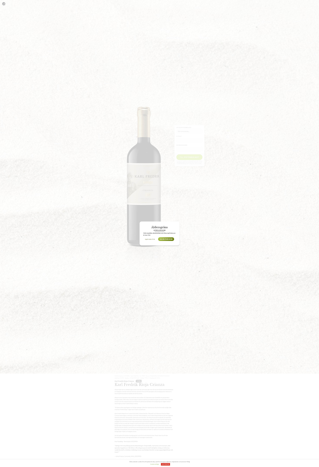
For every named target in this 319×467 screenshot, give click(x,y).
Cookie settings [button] (154, 464)
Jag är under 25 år (150, 239)
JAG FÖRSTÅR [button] (165, 464)
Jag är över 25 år (166, 239)
